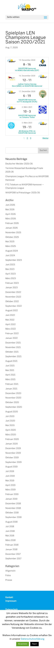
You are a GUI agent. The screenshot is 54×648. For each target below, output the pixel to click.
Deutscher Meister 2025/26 (19, 164)
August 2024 (11, 251)
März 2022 (10, 329)
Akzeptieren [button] (22, 644)
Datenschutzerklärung (32, 639)
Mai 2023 (9, 269)
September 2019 (13, 462)
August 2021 (11, 361)
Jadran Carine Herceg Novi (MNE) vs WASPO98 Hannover (27, 85)
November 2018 (13, 508)
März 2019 (10, 490)
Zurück (8, 138)
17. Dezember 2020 (27, 91)
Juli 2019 (9, 471)
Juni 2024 (10, 256)
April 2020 (10, 430)
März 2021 (10, 380)
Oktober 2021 (11, 352)
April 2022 (10, 324)
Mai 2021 (9, 370)
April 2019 (10, 485)
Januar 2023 (11, 288)
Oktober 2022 (12, 302)
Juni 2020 (10, 421)
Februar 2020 (12, 439)
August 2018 (11, 522)
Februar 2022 (12, 334)
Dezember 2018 (13, 504)
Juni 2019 (10, 476)
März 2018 (10, 540)
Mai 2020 (10, 425)
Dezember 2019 (13, 448)
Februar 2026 (12, 223)
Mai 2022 (9, 320)
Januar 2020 (11, 444)
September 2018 (13, 517)
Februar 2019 (11, 494)
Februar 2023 (12, 283)
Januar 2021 (11, 389)
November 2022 (13, 297)
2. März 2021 (27, 107)
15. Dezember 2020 (27, 60)
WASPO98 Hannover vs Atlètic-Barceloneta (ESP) (27, 69)
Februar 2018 (11, 545)
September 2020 (13, 407)
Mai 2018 (9, 536)
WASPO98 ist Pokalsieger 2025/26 (22, 193)
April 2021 (10, 375)
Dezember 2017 (13, 554)
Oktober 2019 (12, 458)
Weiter (45, 138)
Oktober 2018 (12, 513)
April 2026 (10, 214)
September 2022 (13, 306)
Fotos (8, 576)
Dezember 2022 (13, 292)
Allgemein (10, 571)
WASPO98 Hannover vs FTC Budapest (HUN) (27, 101)
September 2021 (13, 357)
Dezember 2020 (13, 393)
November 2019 (13, 453)
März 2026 (10, 219)
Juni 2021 (10, 366)
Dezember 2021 (13, 343)
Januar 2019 (11, 499)
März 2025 (10, 246)
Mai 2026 (10, 210)
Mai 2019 (9, 481)
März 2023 (10, 279)
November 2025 (13, 233)
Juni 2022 (10, 315)
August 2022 (11, 311)
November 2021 (13, 347)
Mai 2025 (9, 242)
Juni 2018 (10, 531)
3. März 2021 (27, 123)
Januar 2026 (11, 228)
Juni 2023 (10, 265)
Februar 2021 (11, 384)
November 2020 (13, 398)
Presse (8, 580)
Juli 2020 (9, 416)
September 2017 (13, 559)
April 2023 (10, 274)
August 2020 (11, 412)
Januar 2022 (11, 338)
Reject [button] (34, 644)
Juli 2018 (9, 527)
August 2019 (11, 467)
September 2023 (13, 260)
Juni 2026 (10, 205)
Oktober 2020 (12, 403)
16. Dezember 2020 (27, 76)
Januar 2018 (11, 550)
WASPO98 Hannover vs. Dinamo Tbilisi (27, 116)
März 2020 (10, 435)
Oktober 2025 (12, 237)
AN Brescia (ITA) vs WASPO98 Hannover (27, 132)
